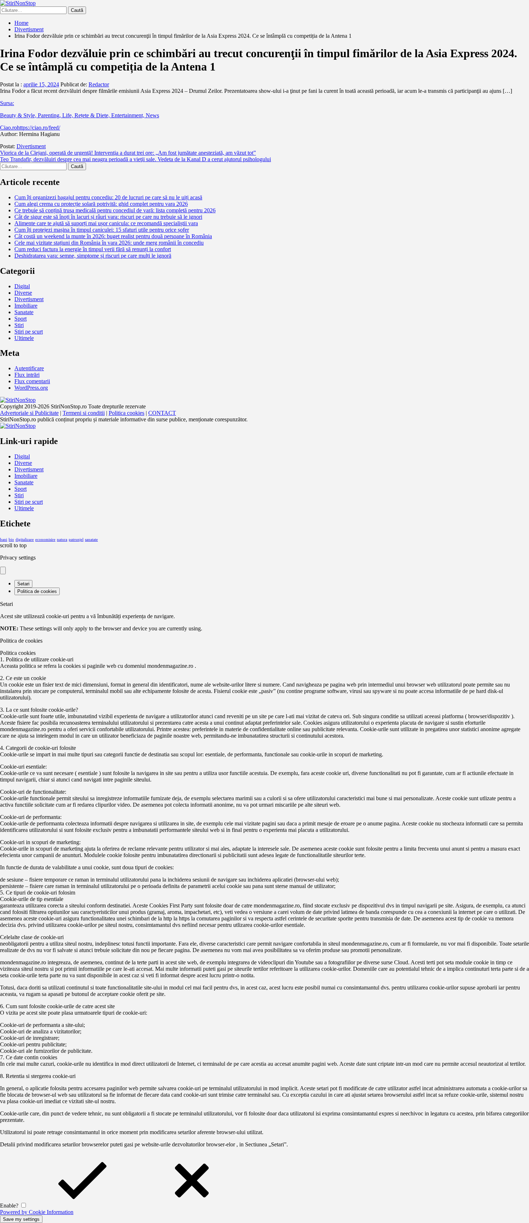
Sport (20, 319)
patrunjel (76, 540)
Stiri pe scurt (28, 332)
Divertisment (31, 146)
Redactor (99, 84)
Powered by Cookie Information (36, 1212)
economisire (45, 540)
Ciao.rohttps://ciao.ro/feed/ (30, 127)
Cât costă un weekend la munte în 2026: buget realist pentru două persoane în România (113, 236)
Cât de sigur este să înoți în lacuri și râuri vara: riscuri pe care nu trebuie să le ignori (108, 217)
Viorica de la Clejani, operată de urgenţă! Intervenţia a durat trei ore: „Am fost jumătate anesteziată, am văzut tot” (128, 153)
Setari (23, 583)
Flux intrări (27, 375)
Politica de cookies (37, 591)
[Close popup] (3, 570)
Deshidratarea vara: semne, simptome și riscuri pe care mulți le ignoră (92, 256)
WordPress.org (31, 388)
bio (11, 540)
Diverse (23, 293)
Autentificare (29, 368)
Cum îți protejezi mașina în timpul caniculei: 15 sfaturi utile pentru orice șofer (101, 230)
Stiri (19, 325)
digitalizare (24, 540)
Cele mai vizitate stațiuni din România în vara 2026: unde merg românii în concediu (109, 243)
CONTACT (162, 413)
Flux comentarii (32, 381)
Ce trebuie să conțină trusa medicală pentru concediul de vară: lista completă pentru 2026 (115, 210)
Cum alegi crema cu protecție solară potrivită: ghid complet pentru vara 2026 (101, 204)
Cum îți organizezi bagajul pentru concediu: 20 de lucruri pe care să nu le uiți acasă (108, 197)
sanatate (91, 540)
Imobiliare (25, 306)
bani (3, 540)
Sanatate (23, 312)
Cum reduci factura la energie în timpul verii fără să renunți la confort (92, 249)
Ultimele (24, 338)
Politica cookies (126, 413)
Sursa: (7, 103)
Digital (22, 286)
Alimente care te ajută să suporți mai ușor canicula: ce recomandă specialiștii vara (106, 223)
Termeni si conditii (84, 413)
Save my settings (21, 1219)
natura (62, 540)
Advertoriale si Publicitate (29, 413)
